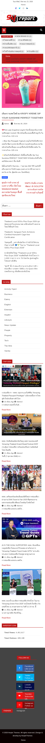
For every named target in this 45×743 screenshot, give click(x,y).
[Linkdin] (27, 8)
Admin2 (20, 402)
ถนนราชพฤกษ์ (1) (27, 44)
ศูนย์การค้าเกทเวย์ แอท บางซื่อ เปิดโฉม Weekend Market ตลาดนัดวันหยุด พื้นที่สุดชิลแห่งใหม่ (12, 189)
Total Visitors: (11, 638)
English (7, 305)
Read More (6, 410)
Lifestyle (8, 320)
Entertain (8, 310)
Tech (6, 341)
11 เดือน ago (9, 453)
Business (8, 294)
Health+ (7, 315)
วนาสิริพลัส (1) (25, 40)
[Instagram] (24, 8)
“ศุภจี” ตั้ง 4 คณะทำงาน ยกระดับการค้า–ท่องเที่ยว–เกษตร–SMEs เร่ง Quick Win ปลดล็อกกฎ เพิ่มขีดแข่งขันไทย (21, 268)
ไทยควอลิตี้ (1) (9, 40)
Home (23, 5)
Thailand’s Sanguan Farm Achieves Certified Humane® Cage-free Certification (19, 234)
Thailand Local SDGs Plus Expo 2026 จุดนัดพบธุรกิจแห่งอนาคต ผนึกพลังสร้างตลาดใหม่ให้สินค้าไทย (22, 224)
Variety (7, 351)
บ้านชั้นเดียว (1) (10, 44)
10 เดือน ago (9, 402)
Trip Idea (8, 346)
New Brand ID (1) (23, 36)
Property (8, 335)
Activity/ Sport (10, 289)
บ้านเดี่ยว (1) (33, 51)
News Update (10, 325)
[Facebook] (16, 8)
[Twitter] (20, 8)
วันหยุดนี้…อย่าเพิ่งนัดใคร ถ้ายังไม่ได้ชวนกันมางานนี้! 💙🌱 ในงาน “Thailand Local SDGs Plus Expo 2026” (21, 245)
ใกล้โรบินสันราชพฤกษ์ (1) (13, 51)
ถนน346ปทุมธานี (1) (12, 48)
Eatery (4, 177)
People (7, 330)
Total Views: (10, 632)
